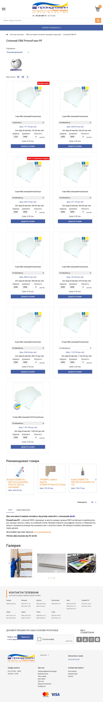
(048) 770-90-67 (26, 618)
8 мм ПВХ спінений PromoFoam (28, 342)
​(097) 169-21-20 (11, 615)
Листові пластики (17, 34)
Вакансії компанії (44, 684)
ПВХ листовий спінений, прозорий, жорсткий (43, 34)
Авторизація (73, 674)
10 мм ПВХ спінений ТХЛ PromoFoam (28, 417)
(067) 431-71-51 (26, 603)
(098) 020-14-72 (41, 615)
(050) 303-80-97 (41, 618)
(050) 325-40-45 (41, 603)
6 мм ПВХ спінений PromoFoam (75, 267)
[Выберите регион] (48, 655)
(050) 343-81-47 (71, 606)
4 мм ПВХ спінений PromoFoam (75, 192)
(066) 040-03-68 (73, 659)
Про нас (41, 681)
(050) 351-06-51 (56, 615)
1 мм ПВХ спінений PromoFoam (28, 116)
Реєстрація (72, 671)
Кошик (70, 676)
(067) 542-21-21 (56, 618)
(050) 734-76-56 (26, 615)
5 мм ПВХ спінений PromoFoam (28, 267)
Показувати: (82, 502)
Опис (10, 510)
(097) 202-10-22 (26, 606)
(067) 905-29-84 (11, 618)
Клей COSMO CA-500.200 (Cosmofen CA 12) (82, 482)
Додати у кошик (28, 146)
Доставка (41, 679)
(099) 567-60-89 (71, 603)
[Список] (22, 76)
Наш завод (42, 676)
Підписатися (25, 637)
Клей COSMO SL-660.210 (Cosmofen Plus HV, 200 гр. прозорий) (18, 483)
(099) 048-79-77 (56, 603)
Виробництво (43, 674)
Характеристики (23, 510)
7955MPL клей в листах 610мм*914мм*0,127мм (51, 482)
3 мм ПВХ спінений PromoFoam (28, 192)
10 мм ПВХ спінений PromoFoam (75, 342)
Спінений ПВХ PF (69, 34)
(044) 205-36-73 (71, 608)
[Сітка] (18, 76)
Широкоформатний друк (47, 671)
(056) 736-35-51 (41, 606)
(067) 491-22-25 (86, 603)
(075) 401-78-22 (86, 606)
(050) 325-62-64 (11, 603)
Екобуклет (42, 686)
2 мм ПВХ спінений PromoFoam (75, 116)
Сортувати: (10, 48)
